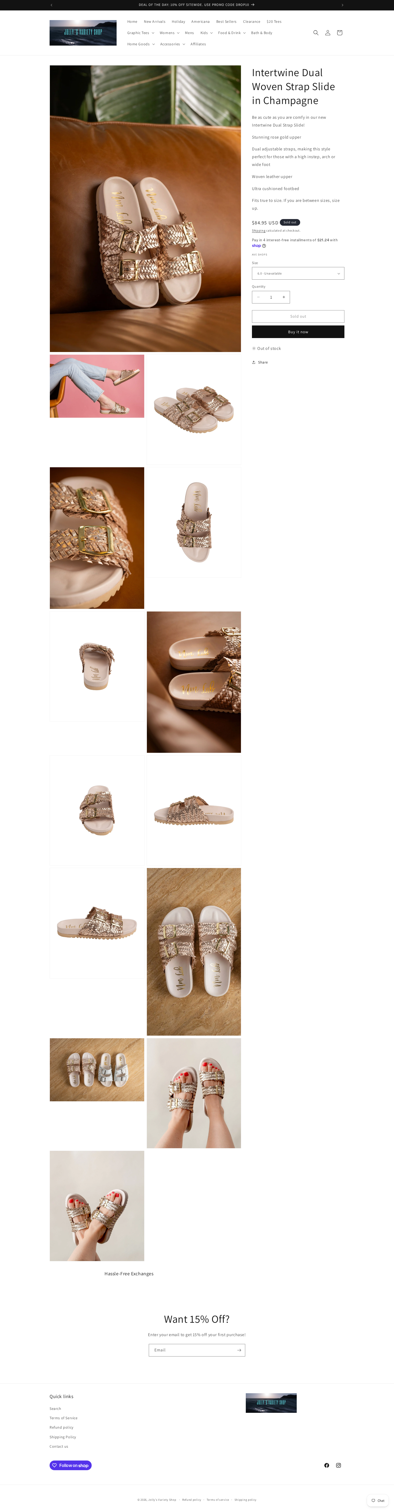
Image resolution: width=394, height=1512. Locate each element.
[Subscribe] (239, 1350)
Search (55, 1408)
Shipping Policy (63, 1437)
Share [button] (263, 362)
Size (255, 263)
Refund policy (61, 1427)
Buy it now (298, 331)
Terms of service (218, 1500)
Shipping (259, 230)
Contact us (59, 1446)
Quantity (258, 286)
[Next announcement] (342, 5)
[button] (140, 32)
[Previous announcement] (51, 5)
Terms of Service (64, 1418)
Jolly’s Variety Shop (162, 1500)
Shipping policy (246, 1500)
